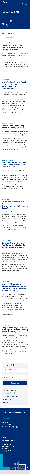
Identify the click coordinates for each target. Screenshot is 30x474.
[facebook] (4, 365)
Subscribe (15, 383)
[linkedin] (14, 365)
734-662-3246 (6, 424)
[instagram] (11, 365)
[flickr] (17, 365)
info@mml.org (6, 422)
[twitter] (7, 365)
